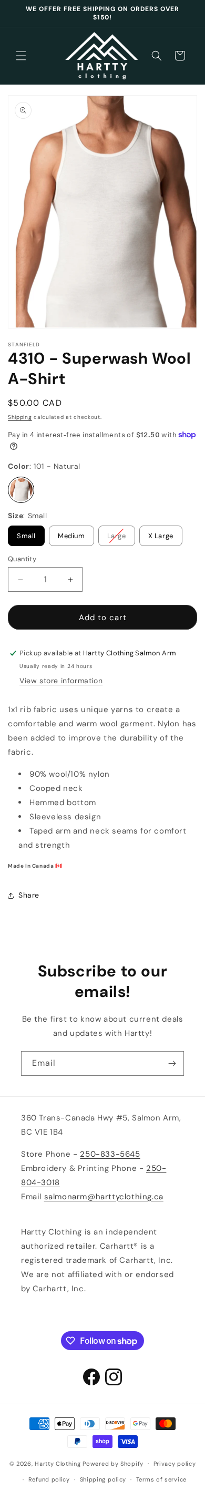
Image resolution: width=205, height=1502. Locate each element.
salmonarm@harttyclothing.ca (103, 1196)
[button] (21, 55)
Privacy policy (174, 1463)
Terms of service (161, 1479)
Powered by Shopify (113, 1463)
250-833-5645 (110, 1154)
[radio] (21, 490)
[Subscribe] (171, 1063)
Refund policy (49, 1479)
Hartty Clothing (58, 1463)
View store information (60, 680)
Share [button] (28, 895)
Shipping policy (103, 1479)
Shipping (20, 417)
